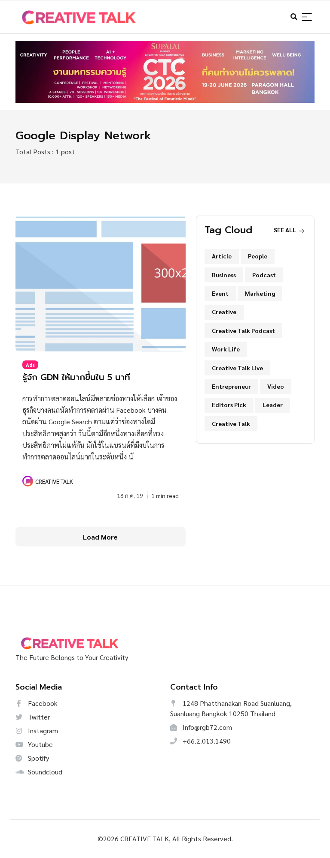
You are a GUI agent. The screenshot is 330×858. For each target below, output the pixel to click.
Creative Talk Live (237, 368)
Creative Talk (231, 423)
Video (275, 386)
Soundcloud (44, 771)
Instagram (42, 730)
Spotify (37, 757)
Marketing (260, 293)
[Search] (307, 17)
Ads (30, 364)
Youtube (39, 744)
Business (224, 275)
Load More (100, 536)
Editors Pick (229, 404)
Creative (224, 311)
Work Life (226, 349)
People (257, 256)
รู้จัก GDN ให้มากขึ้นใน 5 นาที (76, 377)
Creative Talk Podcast (243, 330)
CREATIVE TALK (54, 481)
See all (285, 230)
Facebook (42, 703)
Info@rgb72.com (206, 727)
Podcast (264, 275)
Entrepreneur (231, 386)
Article (222, 256)
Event (220, 293)
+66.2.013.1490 (206, 740)
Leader (273, 404)
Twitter (38, 716)
